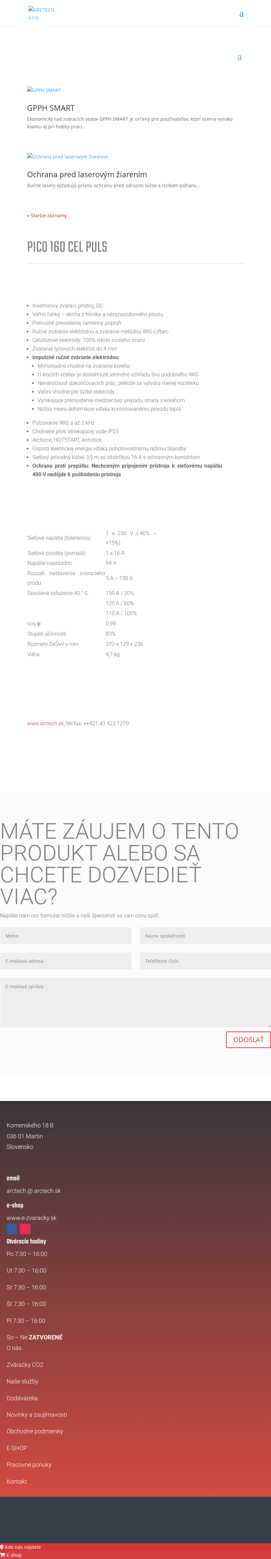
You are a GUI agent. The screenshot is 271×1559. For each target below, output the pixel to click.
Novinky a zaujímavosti (37, 1414)
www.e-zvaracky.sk (32, 1217)
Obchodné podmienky (35, 1431)
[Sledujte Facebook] (12, 1229)
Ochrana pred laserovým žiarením (87, 174)
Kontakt (17, 1481)
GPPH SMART (51, 108)
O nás (14, 1347)
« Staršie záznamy (47, 215)
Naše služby (22, 1381)
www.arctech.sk (45, 723)
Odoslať (248, 1039)
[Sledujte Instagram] (25, 1229)
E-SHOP (17, 1448)
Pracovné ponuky (29, 1464)
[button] (20, 1547)
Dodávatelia (22, 1398)
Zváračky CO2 (25, 1364)
